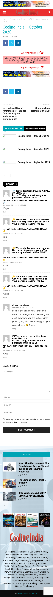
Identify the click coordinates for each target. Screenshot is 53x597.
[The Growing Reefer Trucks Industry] (9, 483)
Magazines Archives (17, 19)
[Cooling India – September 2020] (9, 169)
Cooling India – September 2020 (34, 162)
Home (5, 19)
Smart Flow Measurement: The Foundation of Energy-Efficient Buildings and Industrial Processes (33, 467)
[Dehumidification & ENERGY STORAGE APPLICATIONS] (9, 496)
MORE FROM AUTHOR (35, 128)
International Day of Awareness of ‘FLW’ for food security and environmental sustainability (14, 113)
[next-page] (8, 175)
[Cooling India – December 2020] (9, 143)
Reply (5, 212)
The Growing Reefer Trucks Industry (32, 481)
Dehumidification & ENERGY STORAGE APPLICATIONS (32, 494)
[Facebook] (5, 43)
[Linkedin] (18, 43)
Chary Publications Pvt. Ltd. (27, 593)
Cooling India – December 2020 (33, 136)
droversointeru (20, 305)
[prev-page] (4, 175)
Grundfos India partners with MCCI (40, 109)
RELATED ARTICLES (13, 128)
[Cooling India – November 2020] (9, 156)
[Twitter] (11, 43)
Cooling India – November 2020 (33, 149)
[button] (4, 12)
